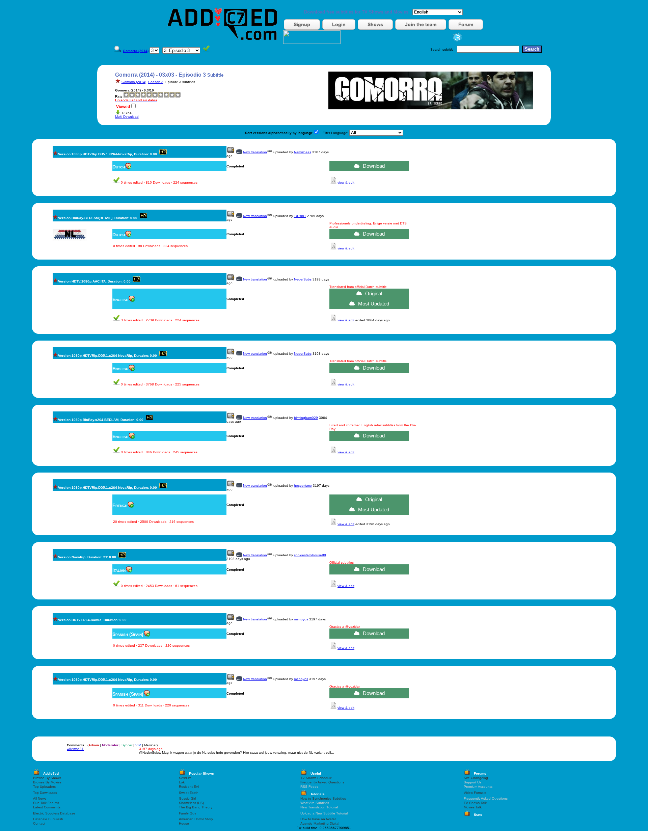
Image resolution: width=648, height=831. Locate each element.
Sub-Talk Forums (46, 803)
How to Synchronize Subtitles (323, 798)
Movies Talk (473, 807)
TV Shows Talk (475, 803)
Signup (302, 24)
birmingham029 (306, 418)
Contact (39, 823)
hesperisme (303, 485)
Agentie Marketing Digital (319, 823)
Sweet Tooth (188, 793)
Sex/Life (185, 778)
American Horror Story (196, 819)
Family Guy (187, 813)
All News (39, 798)
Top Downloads (45, 793)
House (184, 823)
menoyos (301, 619)
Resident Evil (189, 786)
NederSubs (303, 279)
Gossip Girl (187, 798)
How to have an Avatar (318, 819)
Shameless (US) (191, 803)
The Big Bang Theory (195, 807)
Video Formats (475, 793)
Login (339, 24)
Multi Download (127, 116)
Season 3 (155, 82)
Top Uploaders (44, 786)
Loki (182, 782)
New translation (255, 152)
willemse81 (75, 749)
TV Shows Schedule (316, 778)
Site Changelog (476, 778)
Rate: (119, 96)
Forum (465, 24)
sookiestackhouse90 (310, 555)
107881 (300, 216)
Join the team (420, 24)
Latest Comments (46, 807)
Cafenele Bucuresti (48, 819)
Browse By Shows (47, 778)
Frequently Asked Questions (322, 782)
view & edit (346, 182)
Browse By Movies (47, 782)
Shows (375, 24)
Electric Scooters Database (54, 813)
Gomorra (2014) (134, 82)
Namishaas (302, 152)
